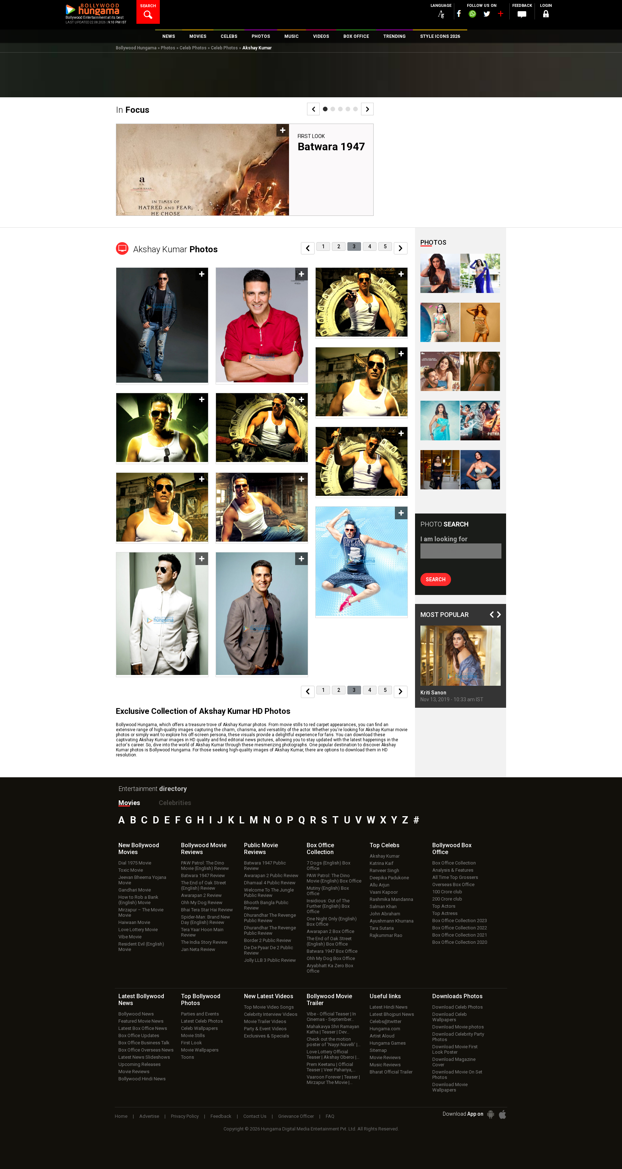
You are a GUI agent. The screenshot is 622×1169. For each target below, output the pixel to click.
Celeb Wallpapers (199, 1028)
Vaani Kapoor (384, 892)
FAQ (330, 1116)
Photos (168, 47)
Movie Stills (193, 1035)
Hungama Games (388, 1043)
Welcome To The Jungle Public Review (269, 892)
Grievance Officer (296, 1116)
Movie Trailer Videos (265, 1021)
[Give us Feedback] (522, 14)
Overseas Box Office (453, 884)
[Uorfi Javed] (480, 273)
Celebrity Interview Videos (270, 1014)
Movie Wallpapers (199, 1050)
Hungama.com (385, 1028)
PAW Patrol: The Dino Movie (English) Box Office (334, 878)
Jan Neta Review (198, 949)
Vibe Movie (129, 936)
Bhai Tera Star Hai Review (207, 909)
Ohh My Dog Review (201, 902)
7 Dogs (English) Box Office (328, 865)
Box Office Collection (454, 863)
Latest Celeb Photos (202, 1021)
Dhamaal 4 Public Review (270, 882)
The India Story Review (204, 942)
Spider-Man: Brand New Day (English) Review (205, 919)
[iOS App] (502, 1114)
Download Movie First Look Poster (455, 1049)
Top (385, 845)
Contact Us (254, 1116)
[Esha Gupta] (480, 469)
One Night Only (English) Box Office (332, 921)
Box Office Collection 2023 (459, 920)
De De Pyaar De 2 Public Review (268, 950)
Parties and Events (200, 1014)
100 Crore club (447, 891)
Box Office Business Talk (144, 1042)
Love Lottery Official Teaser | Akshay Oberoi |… (333, 1054)
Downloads (457, 996)
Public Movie (261, 848)
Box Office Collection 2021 (459, 935)
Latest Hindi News (388, 1007)
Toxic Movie (130, 870)
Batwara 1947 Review (203, 875)
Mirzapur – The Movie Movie (140, 912)
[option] (244, 172)
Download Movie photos (458, 1027)
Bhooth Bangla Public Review (266, 905)
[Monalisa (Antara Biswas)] (440, 322)
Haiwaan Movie (134, 922)
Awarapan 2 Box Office (330, 931)
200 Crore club (447, 899)
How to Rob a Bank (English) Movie (138, 899)
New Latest (268, 996)
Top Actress (445, 913)
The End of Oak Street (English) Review (203, 885)
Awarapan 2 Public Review (271, 875)
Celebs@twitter (385, 1021)
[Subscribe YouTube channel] (500, 15)
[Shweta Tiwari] (440, 273)
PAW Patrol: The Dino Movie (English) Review (205, 865)
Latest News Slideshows (144, 1057)
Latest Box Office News (142, 1028)
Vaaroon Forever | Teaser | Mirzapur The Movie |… (333, 1079)
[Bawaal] (440, 371)
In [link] (132, 110)
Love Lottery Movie (138, 929)
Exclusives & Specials (266, 1036)
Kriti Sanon (433, 692)
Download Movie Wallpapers (450, 1087)
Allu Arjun (379, 885)
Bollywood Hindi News (142, 1078)
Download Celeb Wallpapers (449, 1017)
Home (121, 1116)
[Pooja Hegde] (480, 371)
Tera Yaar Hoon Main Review (202, 932)
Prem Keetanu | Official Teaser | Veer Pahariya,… (331, 1067)
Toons (187, 1057)
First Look (311, 136)
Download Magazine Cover (453, 1062)
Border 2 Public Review (267, 940)
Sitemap (378, 1050)
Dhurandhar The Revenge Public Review (270, 917)
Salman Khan (383, 906)
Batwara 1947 (331, 146)
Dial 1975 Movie (134, 863)
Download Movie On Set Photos (457, 1074)
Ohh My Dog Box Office (331, 958)
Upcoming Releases (139, 1064)
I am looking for (444, 539)
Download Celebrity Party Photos (458, 1036)
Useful (385, 996)
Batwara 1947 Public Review (265, 865)
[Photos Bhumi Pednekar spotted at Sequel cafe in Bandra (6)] (440, 469)
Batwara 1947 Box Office (332, 951)
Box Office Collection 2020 (459, 942)
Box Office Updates (138, 1035)
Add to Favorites (282, 130)
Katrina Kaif (381, 863)
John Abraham (385, 913)
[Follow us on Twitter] (486, 14)
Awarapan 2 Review (201, 895)
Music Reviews (385, 1064)
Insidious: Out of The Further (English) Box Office (328, 906)
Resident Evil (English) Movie (141, 946)
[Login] (546, 15)
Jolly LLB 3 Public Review (270, 960)
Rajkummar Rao (386, 935)
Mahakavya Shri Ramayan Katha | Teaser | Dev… (333, 1029)
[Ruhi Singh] (480, 322)
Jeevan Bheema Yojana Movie (142, 880)
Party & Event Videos (265, 1028)
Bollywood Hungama (136, 47)
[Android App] (490, 1114)
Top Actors (443, 906)
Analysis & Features (452, 870)
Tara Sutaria (382, 928)
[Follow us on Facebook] (459, 13)
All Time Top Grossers (455, 877)
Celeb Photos (193, 47)
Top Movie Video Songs (269, 1007)
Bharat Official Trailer (391, 1072)
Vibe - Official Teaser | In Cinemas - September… (331, 1016)
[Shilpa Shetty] (440, 420)
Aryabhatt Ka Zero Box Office (330, 968)
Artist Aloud (382, 1036)
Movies (129, 802)
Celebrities (175, 802)
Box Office (320, 848)
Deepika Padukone (389, 877)
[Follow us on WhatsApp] (472, 14)
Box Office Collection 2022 (459, 927)
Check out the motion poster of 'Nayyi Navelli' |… (334, 1041)
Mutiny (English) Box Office (328, 890)
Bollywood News (136, 1014)
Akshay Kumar (385, 856)
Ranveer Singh (384, 870)
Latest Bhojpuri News (392, 1014)
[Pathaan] (480, 420)
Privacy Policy (185, 1116)
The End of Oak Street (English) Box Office (329, 941)
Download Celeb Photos (457, 1007)
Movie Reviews (133, 1071)
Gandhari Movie (134, 890)
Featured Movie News (140, 1021)
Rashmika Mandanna (391, 899)
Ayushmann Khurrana (392, 921)
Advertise (149, 1116)
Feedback (221, 1116)
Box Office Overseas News (145, 1050)
